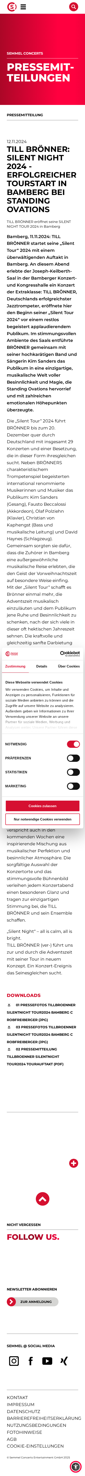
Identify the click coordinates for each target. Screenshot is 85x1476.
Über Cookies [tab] (69, 666)
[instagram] (14, 1361)
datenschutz (23, 1411)
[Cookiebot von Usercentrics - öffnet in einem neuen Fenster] (60, 654)
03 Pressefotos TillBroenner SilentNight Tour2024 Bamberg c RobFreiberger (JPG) (41, 1034)
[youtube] (47, 1361)
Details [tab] (41, 666)
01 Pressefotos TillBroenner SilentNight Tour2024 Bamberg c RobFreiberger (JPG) (41, 1012)
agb (12, 1439)
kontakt (17, 1397)
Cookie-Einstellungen (35, 1446)
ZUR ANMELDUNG (36, 1302)
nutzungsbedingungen (36, 1425)
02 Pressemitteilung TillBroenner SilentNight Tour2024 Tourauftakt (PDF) (35, 1056)
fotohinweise (24, 1432)
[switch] (73, 758)
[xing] (64, 1361)
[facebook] (31, 1361)
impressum (20, 1404)
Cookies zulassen (42, 806)
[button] (75, 1466)
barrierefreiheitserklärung (44, 1418)
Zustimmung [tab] (15, 666)
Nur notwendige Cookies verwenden (42, 819)
